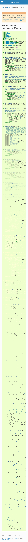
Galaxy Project (15, 2)
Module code (9, 7)
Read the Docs (5, 539)
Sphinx (9, 538)
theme (16, 538)
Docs (3, 7)
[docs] (24, 74)
